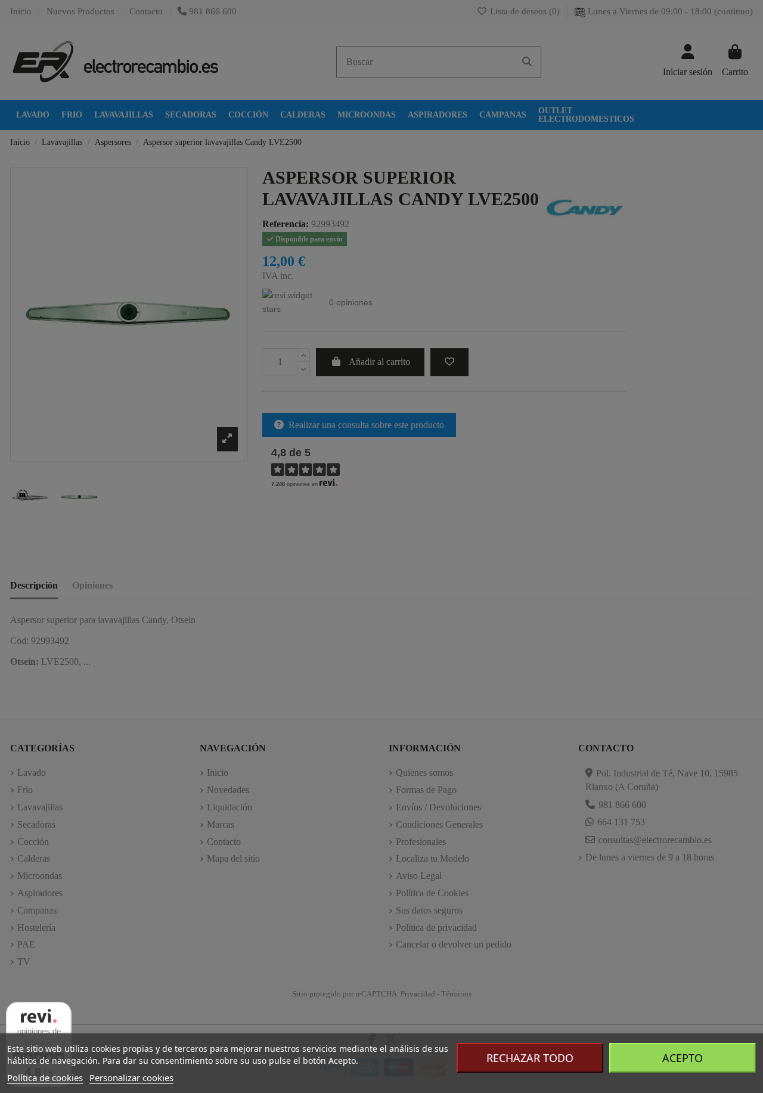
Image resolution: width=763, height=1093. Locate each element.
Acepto (682, 1058)
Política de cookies (45, 1077)
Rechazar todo (529, 1058)
